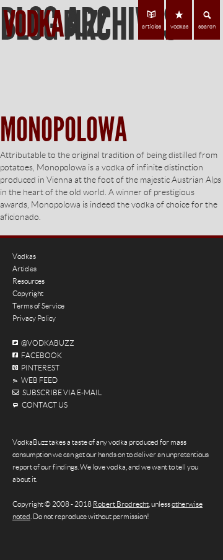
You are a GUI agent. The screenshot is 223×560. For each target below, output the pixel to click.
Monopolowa (63, 130)
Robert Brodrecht (121, 504)
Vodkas (24, 256)
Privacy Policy (34, 318)
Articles (24, 269)
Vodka (55, 24)
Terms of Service (38, 306)
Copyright (27, 293)
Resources (28, 281)
